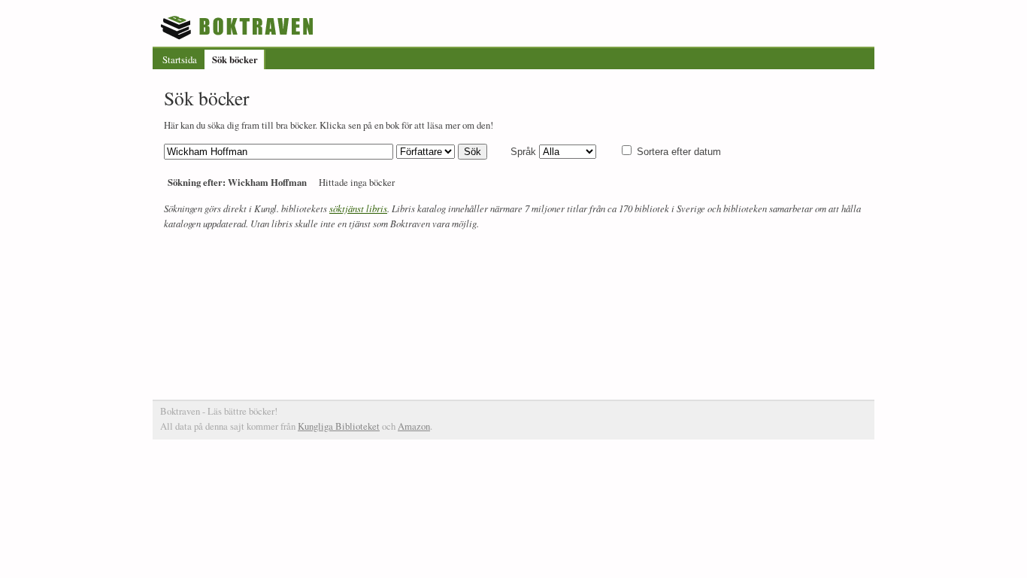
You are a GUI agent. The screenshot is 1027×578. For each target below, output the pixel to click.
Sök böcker (235, 59)
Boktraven (238, 27)
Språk (523, 151)
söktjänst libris (358, 208)
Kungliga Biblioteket (339, 426)
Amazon (414, 426)
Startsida (179, 59)
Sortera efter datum (679, 151)
